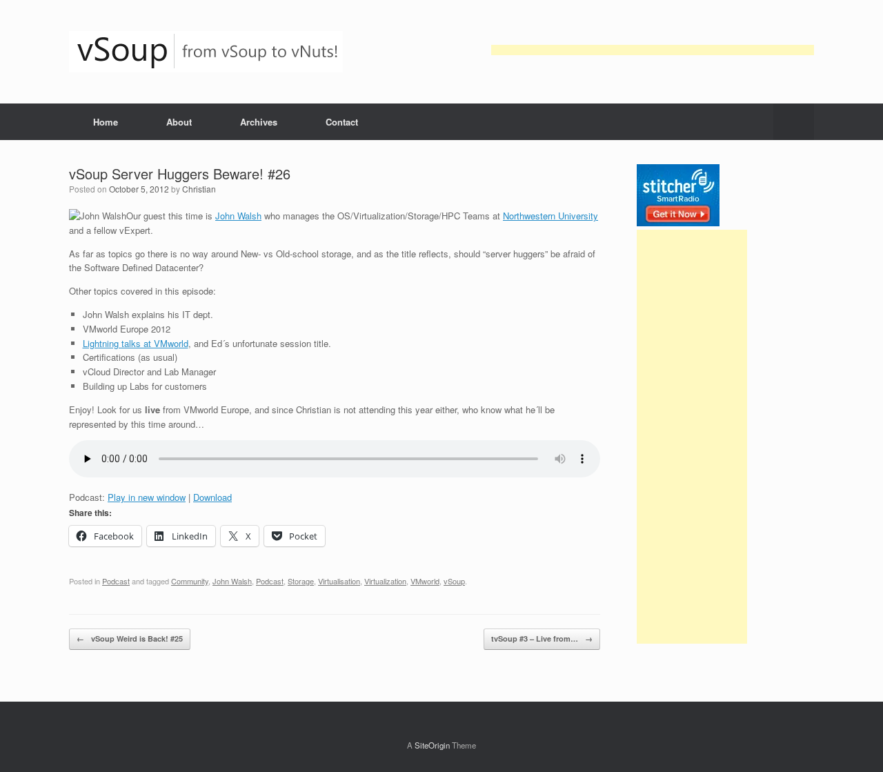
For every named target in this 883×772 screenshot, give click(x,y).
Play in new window (147, 497)
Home (105, 121)
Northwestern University (550, 215)
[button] (793, 121)
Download (212, 497)
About (179, 121)
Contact (342, 121)
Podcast (116, 580)
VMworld (424, 580)
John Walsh (238, 215)
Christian (199, 189)
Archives (258, 121)
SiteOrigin (432, 745)
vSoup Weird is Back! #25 (130, 638)
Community (189, 580)
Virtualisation (339, 580)
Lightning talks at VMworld (135, 343)
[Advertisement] (652, 50)
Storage (301, 580)
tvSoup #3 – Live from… (542, 638)
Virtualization (385, 580)
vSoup (454, 580)
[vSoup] (206, 51)
